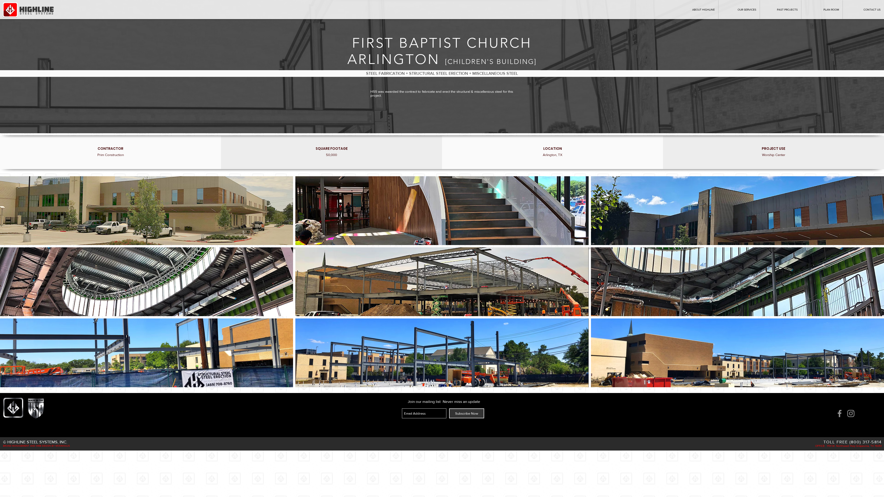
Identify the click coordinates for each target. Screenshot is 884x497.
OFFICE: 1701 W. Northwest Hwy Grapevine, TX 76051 (848, 446)
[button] (780, 9)
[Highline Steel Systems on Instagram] (851, 413)
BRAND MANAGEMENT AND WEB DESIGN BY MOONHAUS (36, 445)
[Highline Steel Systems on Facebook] (839, 413)
